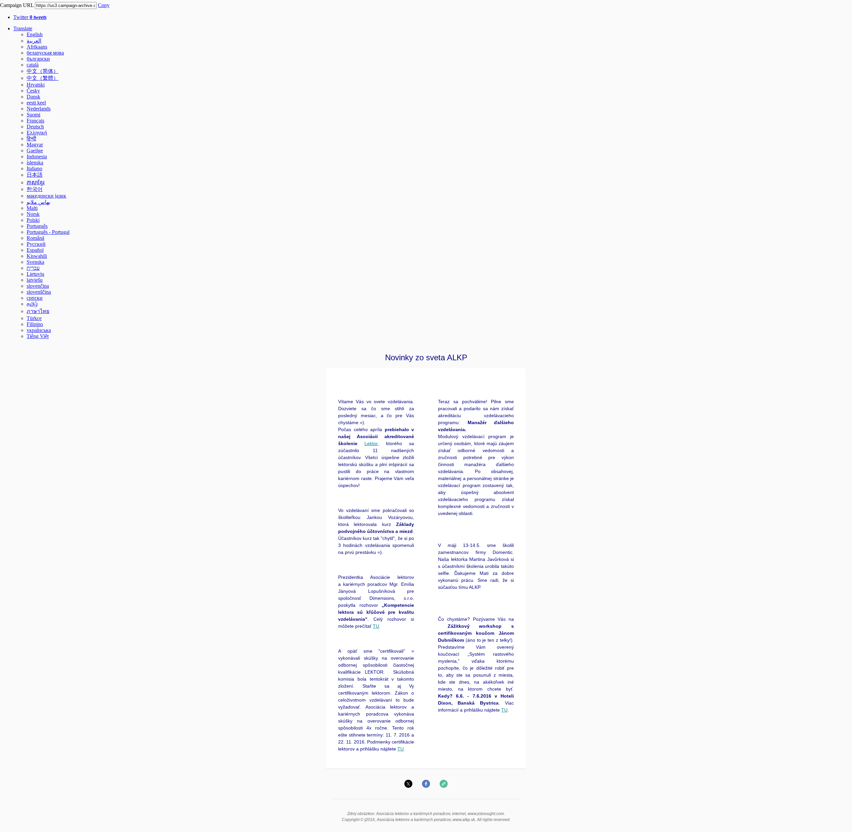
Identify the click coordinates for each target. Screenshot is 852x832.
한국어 (35, 189)
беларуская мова (45, 53)
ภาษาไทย (38, 311)
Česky (33, 90)
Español (35, 250)
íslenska (35, 162)
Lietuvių (35, 274)
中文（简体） (43, 71)
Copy (103, 5)
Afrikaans (37, 47)
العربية (34, 41)
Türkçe (34, 318)
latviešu (35, 280)
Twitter (30, 17)
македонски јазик (46, 196)
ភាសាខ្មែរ (36, 182)
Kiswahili (37, 256)
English (35, 34)
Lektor (370, 443)
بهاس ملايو (38, 202)
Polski (33, 220)
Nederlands (39, 108)
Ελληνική (37, 132)
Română (35, 238)
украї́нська (39, 330)
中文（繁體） (43, 78)
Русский (36, 244)
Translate (22, 28)
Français (35, 120)
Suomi (33, 114)
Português (37, 226)
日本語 (35, 175)
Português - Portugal (48, 232)
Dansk (33, 96)
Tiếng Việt (38, 336)
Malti (32, 208)
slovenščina (39, 292)
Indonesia (37, 156)
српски (35, 298)
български (38, 59)
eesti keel (36, 102)
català (33, 65)
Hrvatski (36, 84)
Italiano (34, 168)
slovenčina (38, 286)
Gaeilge (35, 150)
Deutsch (35, 126)
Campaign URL (17, 5)
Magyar (35, 144)
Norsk (33, 214)
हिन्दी (31, 138)
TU (376, 626)
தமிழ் (32, 304)
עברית (33, 268)
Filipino (35, 324)
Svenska (35, 262)
